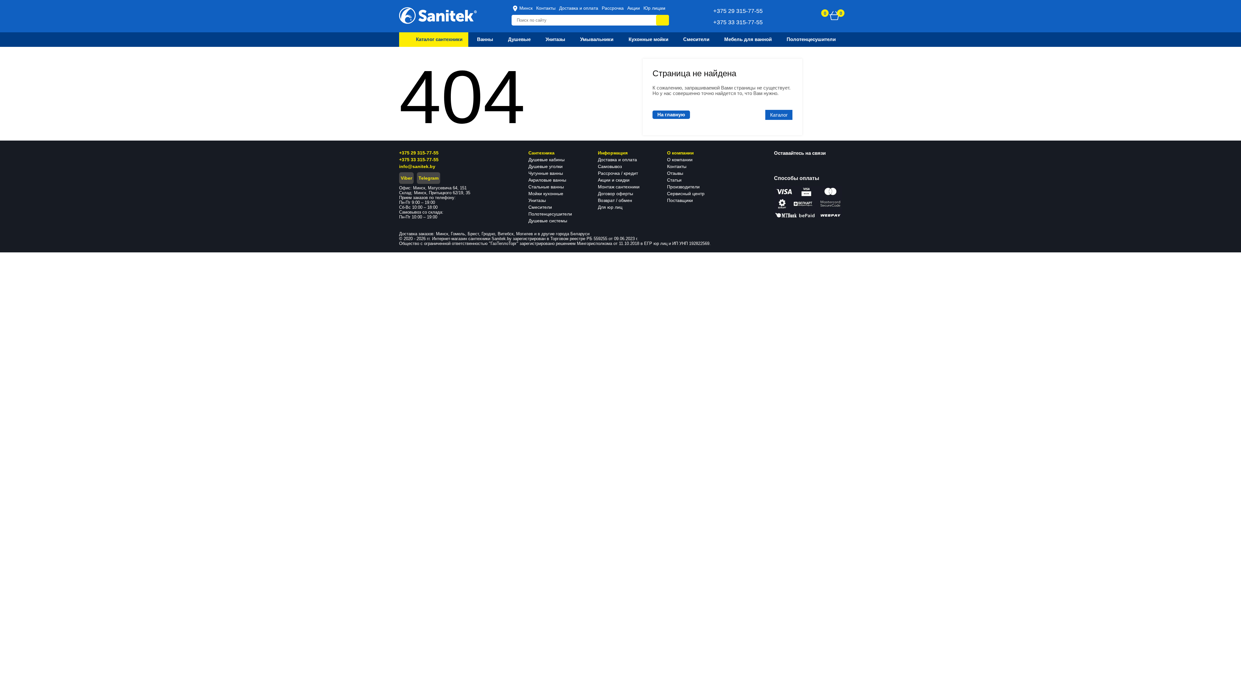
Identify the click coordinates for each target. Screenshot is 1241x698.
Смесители (540, 207)
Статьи (674, 180)
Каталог (779, 115)
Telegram (429, 178)
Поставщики (680, 200)
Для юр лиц (610, 207)
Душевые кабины (546, 159)
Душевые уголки (545, 166)
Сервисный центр (686, 193)
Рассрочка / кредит (618, 173)
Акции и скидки (614, 180)
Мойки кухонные (545, 193)
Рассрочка (613, 8)
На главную (671, 114)
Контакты (546, 8)
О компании (680, 159)
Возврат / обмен (615, 200)
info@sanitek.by (417, 166)
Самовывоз (610, 166)
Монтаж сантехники (619, 186)
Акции (633, 8)
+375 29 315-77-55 (419, 152)
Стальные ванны (546, 186)
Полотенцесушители (550, 214)
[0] (834, 15)
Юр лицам (654, 8)
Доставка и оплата (578, 8)
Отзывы (675, 173)
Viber (406, 178)
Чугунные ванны (545, 173)
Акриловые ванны (547, 180)
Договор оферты (615, 193)
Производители (683, 186)
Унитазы (537, 200)
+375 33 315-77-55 (419, 159)
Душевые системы (547, 220)
